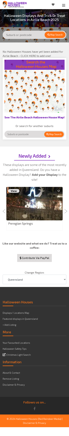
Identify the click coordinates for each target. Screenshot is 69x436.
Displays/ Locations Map (16, 312)
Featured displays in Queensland (20, 318)
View (14, 190)
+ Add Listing (9, 324)
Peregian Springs (20, 223)
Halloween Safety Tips (15, 348)
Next (64, 209)
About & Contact (11, 372)
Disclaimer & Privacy (14, 384)
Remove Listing (11, 378)
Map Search (56, 34)
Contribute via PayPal (35, 257)
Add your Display (45, 175)
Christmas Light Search (18, 354)
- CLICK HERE (28, 55)
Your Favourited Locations (16, 342)
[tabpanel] (34, 209)
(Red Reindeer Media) (49, 418)
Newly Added (32, 156)
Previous (4, 209)
